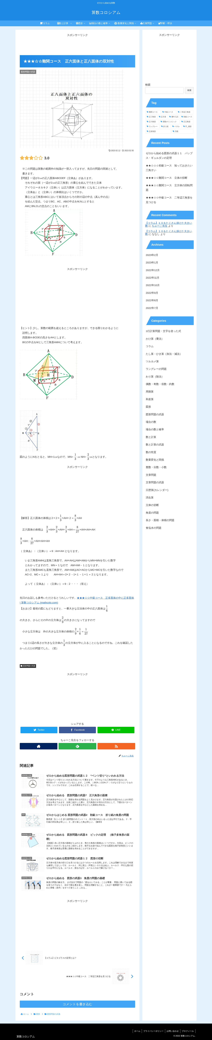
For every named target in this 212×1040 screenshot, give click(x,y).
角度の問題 (152, 512)
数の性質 (151, 452)
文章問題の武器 (155, 482)
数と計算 (151, 437)
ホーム (137, 1031)
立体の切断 (152, 505)
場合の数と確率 (155, 429)
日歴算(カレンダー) (157, 490)
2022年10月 (153, 285)
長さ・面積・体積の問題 (160, 520)
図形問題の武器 (29, 666)
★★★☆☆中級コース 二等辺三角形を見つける (169, 200)
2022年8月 (152, 300)
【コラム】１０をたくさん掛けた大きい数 (168, 224)
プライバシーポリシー (153, 1031)
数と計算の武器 (155, 444)
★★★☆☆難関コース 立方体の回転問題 (169, 187)
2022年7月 (152, 308)
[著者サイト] (38, 746)
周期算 (150, 391)
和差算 (150, 399)
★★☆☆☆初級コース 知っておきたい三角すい (169, 168)
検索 (147, 84)
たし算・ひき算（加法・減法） (164, 353)
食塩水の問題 (153, 527)
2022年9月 (152, 292)
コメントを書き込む (77, 1004)
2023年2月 (152, 255)
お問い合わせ (173, 1031)
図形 (148, 406)
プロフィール (188, 1031)
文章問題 (151, 474)
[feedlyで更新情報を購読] (77, 746)
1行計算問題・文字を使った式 (163, 331)
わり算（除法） (155, 376)
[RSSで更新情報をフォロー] (116, 746)
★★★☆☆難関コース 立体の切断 (166, 177)
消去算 (150, 497)
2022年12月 (153, 270)
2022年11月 (152, 277)
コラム (150, 346)
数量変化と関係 (155, 459)
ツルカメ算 (152, 361)
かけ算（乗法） (155, 338)
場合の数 (151, 422)
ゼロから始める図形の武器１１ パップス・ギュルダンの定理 (169, 155)
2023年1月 (152, 262)
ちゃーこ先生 (159, 225)
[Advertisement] (77, 44)
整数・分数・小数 (156, 467)
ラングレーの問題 (156, 369)
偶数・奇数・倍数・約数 (160, 384)
